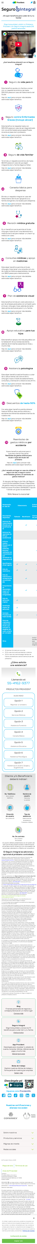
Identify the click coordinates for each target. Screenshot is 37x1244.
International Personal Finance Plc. (18, 1185)
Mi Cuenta (34, 2)
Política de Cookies (28, 1231)
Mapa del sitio (7, 1166)
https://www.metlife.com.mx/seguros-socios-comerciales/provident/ (13, 896)
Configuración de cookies (18, 1236)
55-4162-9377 (18, 683)
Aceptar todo (18, 1241)
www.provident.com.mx (7, 860)
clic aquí (28, 1199)
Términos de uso (21, 1166)
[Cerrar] (34, 1218)
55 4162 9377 (16, 881)
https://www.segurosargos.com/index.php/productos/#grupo (19, 884)
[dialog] (18, 1229)
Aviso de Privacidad (10, 1171)
